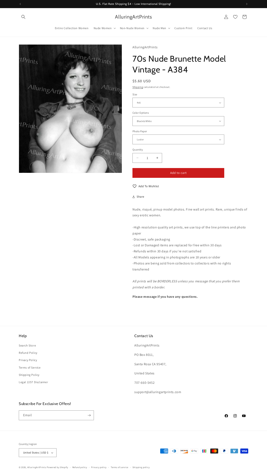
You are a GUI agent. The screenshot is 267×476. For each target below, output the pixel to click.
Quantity (137, 149)
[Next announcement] (246, 4)
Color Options (140, 113)
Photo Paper (139, 131)
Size (134, 94)
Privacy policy (99, 467)
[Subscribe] (89, 415)
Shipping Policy (29, 375)
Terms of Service (30, 367)
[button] (23, 16)
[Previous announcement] (20, 4)
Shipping (137, 86)
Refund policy (79, 467)
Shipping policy (141, 467)
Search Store (27, 345)
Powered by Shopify (57, 467)
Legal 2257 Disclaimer (33, 382)
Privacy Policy (28, 360)
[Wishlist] (235, 16)
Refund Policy (28, 353)
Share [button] (140, 196)
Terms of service (119, 467)
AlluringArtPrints (36, 467)
